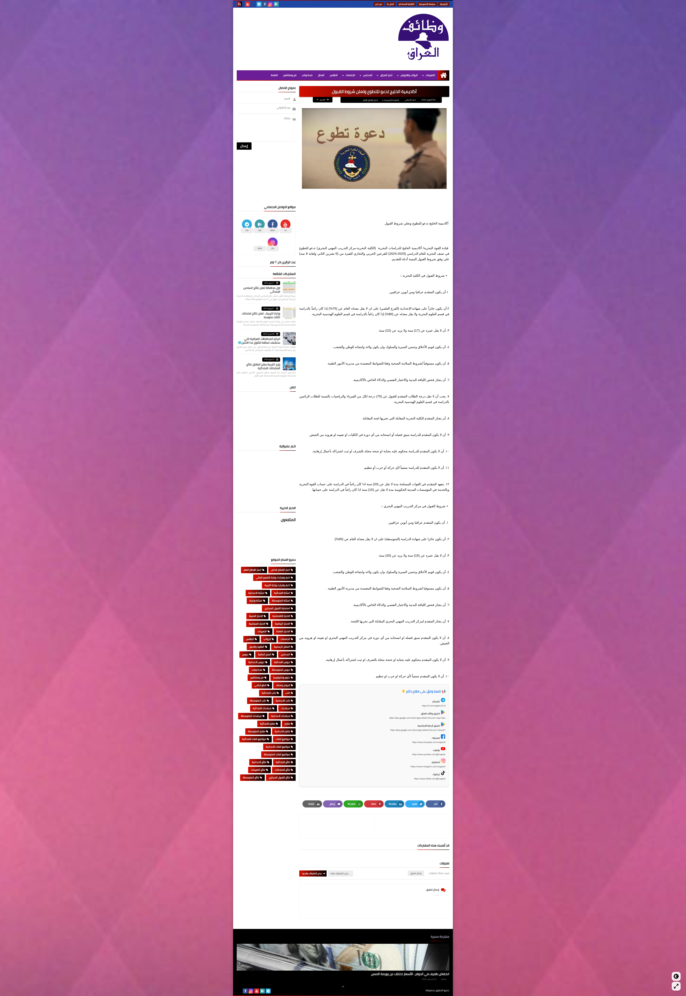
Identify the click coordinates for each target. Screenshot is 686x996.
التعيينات (430, 75)
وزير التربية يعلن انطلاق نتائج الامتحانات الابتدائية (263, 366)
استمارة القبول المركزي (277, 608)
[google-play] (276, 4)
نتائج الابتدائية (283, 762)
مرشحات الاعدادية (280, 716)
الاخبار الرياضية (282, 623)
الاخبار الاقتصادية (281, 616)
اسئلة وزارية (255, 600)
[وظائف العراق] (423, 39)
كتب (287, 693)
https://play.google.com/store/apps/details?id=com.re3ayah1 (418, 730)
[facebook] (264, 4)
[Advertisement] (302, 38)
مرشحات (285, 708)
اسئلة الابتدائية (282, 593)
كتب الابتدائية (269, 693)
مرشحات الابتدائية (262, 708)
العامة (274, 75)
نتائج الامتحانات (282, 769)
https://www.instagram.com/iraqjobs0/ (428, 766)
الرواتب (267, 639)
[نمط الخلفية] (676, 986)
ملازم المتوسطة (256, 731)
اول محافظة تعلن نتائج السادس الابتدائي (261, 289)
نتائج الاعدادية (259, 762)
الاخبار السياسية (257, 623)
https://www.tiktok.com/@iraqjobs (430, 779)
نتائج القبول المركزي (279, 777)
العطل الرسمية (282, 646)
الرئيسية (444, 4)
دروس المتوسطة (281, 669)
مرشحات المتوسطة (251, 716)
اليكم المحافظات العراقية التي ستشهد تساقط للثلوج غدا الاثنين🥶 (259, 340)
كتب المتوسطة (258, 700)
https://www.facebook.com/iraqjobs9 (429, 742)
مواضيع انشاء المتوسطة (277, 754)
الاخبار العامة (283, 631)
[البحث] (239, 4)
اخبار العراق (386, 75)
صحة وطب (307, 75)
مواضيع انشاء (283, 739)
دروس (245, 654)
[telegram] (259, 4)
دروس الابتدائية (282, 662)
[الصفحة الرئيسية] (443, 75)
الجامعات (350, 75)
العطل (321, 75)
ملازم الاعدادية (282, 731)
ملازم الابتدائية (267, 723)
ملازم (287, 723)
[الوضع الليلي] (676, 976)
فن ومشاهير (289, 75)
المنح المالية (264, 654)
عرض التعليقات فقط (340, 873)
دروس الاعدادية (256, 662)
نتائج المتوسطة (251, 777)
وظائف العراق (414, 990)
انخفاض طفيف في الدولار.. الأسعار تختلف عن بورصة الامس (410, 974)
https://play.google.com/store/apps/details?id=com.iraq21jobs (417, 718)
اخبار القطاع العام (370, 100)
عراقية (443, 979)
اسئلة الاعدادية (256, 593)
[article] (338, 826)
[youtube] (247, 4)
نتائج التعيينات (258, 769)
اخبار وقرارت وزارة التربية (277, 585)
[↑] (343, 986)
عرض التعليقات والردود (312, 873)
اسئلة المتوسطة (281, 600)
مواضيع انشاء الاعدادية (278, 746)
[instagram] (270, 4)
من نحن (378, 4)
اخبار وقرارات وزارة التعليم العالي (273, 577)
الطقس (334, 75)
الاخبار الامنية (256, 616)
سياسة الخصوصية (427, 4)
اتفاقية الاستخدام (406, 4)
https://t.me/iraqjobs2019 (434, 706)
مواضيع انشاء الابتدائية (254, 739)
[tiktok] (253, 4)
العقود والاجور (256, 646)
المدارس (367, 75)
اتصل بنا (390, 4)
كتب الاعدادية (283, 700)
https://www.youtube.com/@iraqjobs (429, 754)
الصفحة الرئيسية (391, 100)
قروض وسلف (283, 685)
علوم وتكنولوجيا (281, 677)
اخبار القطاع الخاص (280, 569)
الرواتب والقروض (409, 75)
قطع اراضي (260, 685)
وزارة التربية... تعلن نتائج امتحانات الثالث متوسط (261, 315)
